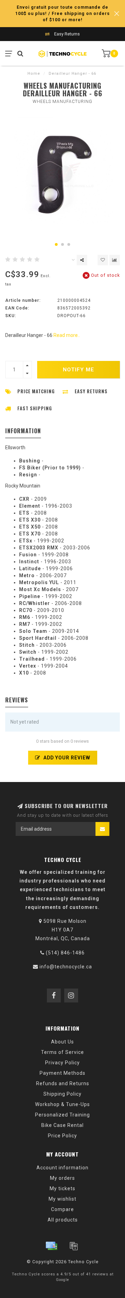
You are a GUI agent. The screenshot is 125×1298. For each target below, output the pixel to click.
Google (62, 1280)
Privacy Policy (62, 1062)
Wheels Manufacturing (62, 101)
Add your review (66, 757)
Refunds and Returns (62, 1083)
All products (63, 1220)
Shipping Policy (62, 1094)
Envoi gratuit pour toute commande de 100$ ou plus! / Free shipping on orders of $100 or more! (62, 13)
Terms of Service (62, 1052)
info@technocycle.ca (66, 966)
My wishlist (62, 1199)
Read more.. (66, 335)
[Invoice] (73, 1246)
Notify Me (78, 369)
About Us (62, 1042)
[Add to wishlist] (103, 260)
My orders (62, 1178)
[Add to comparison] (114, 260)
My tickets (62, 1188)
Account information (62, 1167)
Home (33, 73)
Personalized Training (62, 1115)
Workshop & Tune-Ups (62, 1104)
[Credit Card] (51, 1246)
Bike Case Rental (62, 1125)
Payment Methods (62, 1073)
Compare (62, 1209)
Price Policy (62, 1135)
